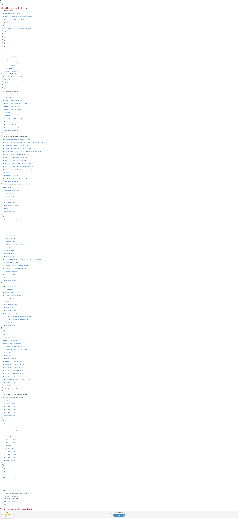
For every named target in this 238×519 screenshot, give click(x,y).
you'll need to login (124, 513)
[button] (0, 1)
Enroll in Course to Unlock (119, 515)
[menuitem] (0, 2)
